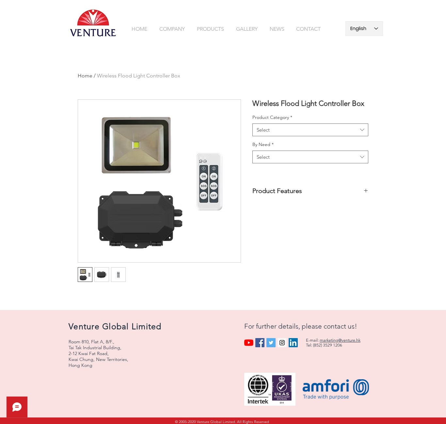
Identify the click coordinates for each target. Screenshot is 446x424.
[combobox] (310, 129)
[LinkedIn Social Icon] (293, 342)
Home (85, 76)
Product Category (272, 117)
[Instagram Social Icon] (282, 342)
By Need (263, 144)
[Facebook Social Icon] (259, 342)
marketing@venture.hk (340, 340)
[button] (173, 29)
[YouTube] (248, 342)
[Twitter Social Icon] (271, 342)
